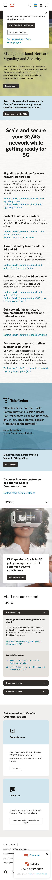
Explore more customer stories (19, 492)
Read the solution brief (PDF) (16, 114)
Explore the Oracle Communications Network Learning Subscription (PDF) (25, 370)
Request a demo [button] (11, 86)
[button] (5, 5)
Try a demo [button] (16, 768)
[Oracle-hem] (12, 5)
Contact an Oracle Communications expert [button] (26, 822)
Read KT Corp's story (16, 577)
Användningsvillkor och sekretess (16, 849)
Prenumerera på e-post (12, 858)
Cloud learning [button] (13, 612)
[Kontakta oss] (47, 5)
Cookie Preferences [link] (10, 853)
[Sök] (29, 5)
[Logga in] (41, 5)
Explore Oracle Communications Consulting (25, 334)
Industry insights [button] (14, 683)
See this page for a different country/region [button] (19, 41)
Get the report (10, 464)
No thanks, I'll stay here (17, 32)
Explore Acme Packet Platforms (19, 237)
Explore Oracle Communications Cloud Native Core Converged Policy (22, 266)
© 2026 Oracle (9, 844)
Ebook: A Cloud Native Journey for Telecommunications (25, 661)
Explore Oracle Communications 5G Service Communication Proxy (25, 300)
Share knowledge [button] (14, 691)
